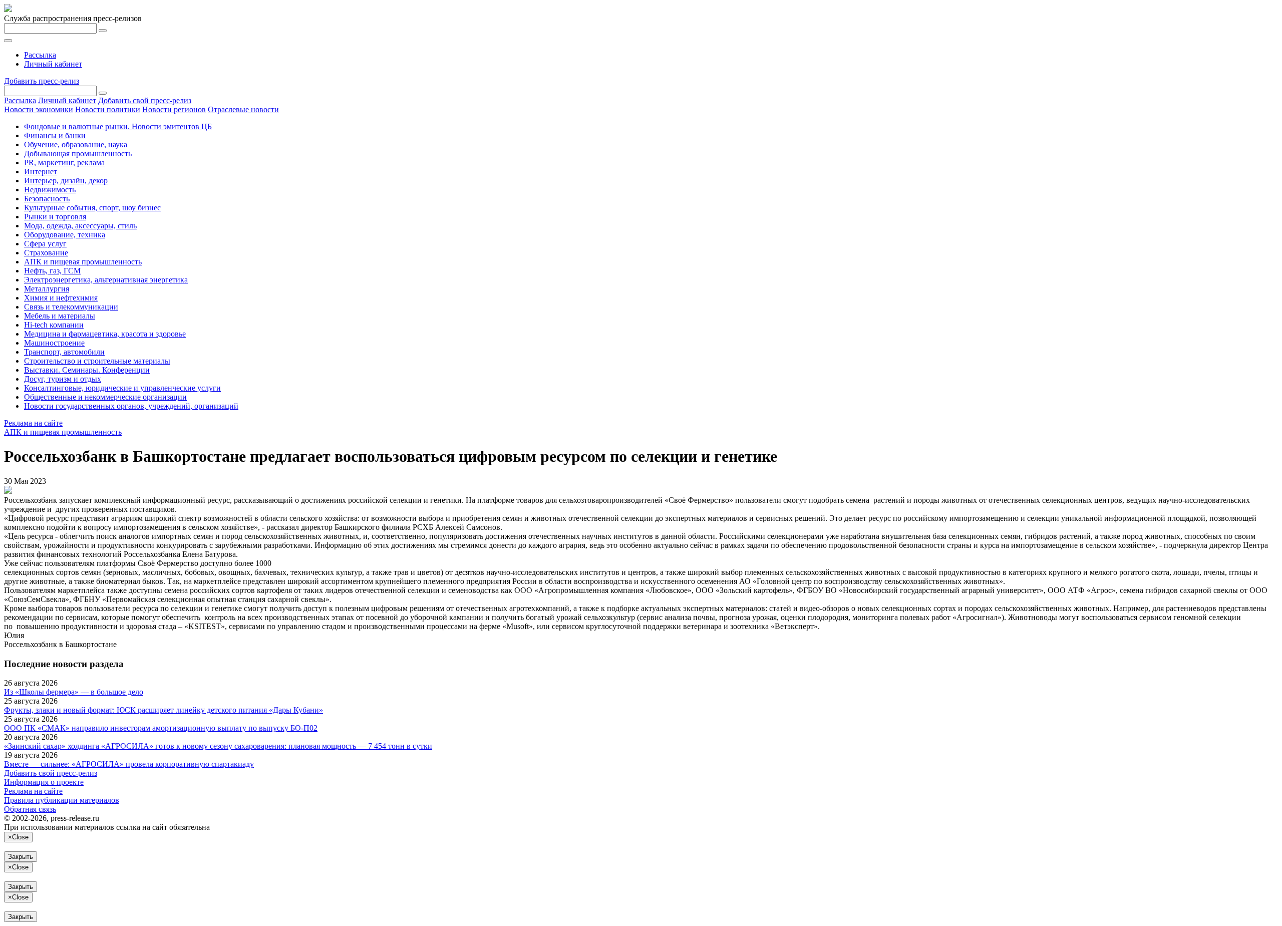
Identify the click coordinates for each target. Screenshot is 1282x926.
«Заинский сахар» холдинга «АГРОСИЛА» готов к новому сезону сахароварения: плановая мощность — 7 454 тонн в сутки (218, 746)
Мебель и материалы (59, 316)
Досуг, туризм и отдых (62, 379)
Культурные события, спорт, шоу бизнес (92, 207)
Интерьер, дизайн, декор (66, 180)
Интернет (40, 171)
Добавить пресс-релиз (41, 81)
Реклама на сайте (33, 423)
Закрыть (20, 856)
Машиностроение (54, 343)
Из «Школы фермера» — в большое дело (73, 692)
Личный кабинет (53, 64)
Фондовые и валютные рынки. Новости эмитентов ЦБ (118, 126)
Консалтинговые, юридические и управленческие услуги (122, 388)
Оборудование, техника (64, 234)
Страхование (46, 252)
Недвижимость (50, 189)
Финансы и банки (55, 135)
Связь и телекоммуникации (71, 306)
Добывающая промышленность (78, 153)
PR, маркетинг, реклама (64, 162)
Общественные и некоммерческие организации (105, 397)
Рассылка (40, 55)
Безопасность (47, 198)
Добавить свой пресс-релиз (144, 100)
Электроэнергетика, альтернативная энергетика (106, 279)
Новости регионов (174, 109)
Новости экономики (38, 109)
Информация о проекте (44, 782)
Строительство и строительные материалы (97, 361)
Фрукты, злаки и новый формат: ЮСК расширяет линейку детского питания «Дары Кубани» (163, 710)
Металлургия (46, 288)
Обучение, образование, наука (75, 144)
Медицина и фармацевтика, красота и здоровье (105, 334)
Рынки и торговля (55, 216)
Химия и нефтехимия (61, 297)
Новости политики (107, 109)
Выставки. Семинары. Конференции (87, 370)
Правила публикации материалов (61, 800)
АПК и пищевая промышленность (83, 261)
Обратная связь (30, 809)
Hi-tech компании (54, 325)
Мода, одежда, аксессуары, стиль (80, 225)
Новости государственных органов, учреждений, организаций (131, 406)
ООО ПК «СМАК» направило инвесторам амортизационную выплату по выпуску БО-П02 (160, 728)
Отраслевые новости (243, 109)
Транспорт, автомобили (64, 352)
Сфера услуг (45, 243)
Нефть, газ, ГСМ (52, 270)
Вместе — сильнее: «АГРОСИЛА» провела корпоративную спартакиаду (129, 764)
